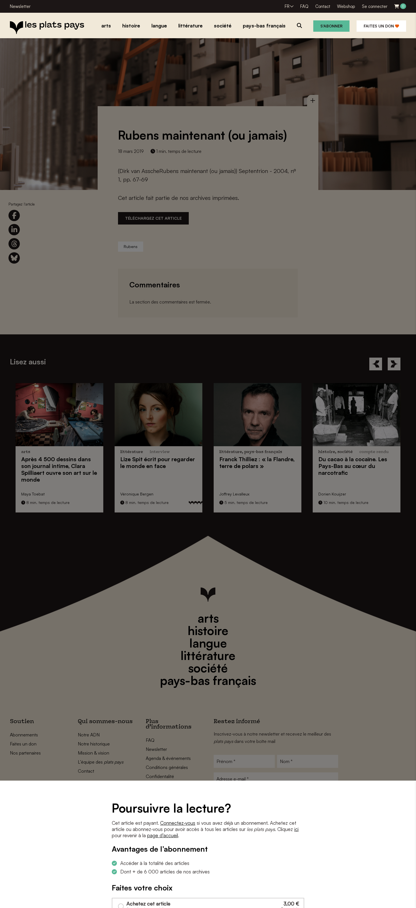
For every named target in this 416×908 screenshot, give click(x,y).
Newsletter (20, 6)
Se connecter (374, 6)
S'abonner (331, 25)
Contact (322, 6)
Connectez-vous (177, 823)
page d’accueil (162, 835)
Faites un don (379, 25)
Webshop (346, 6)
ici (296, 829)
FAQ (304, 6)
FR (287, 6)
